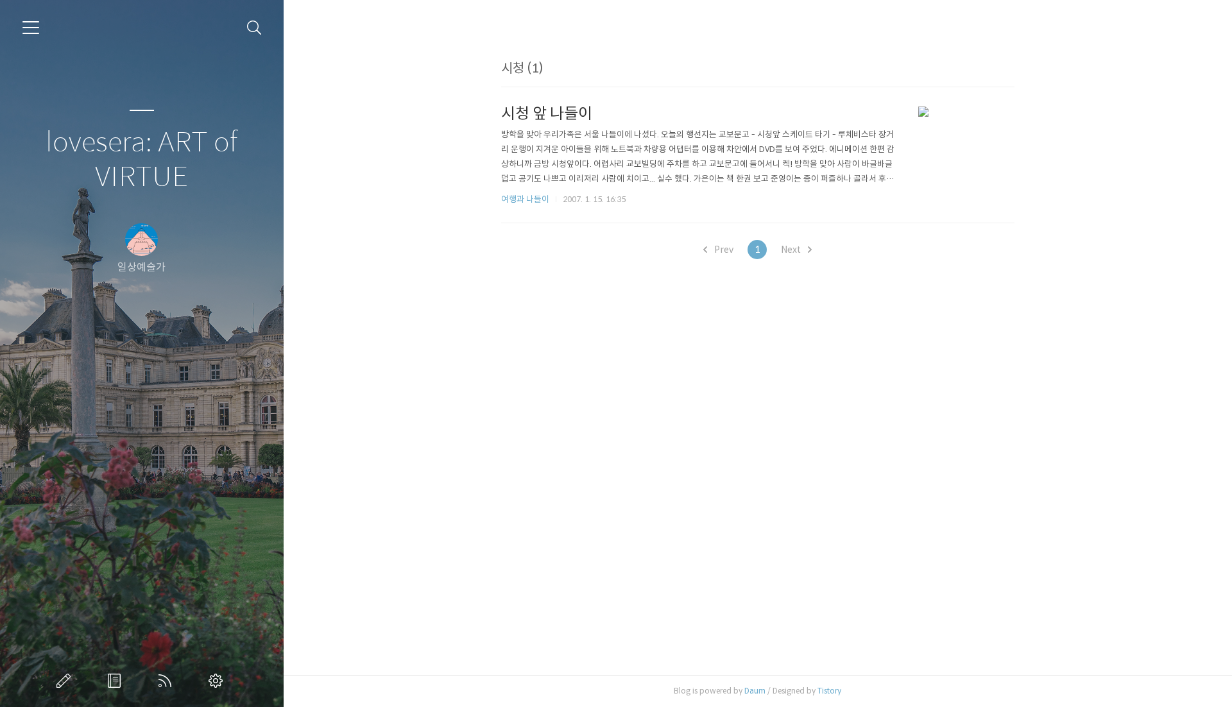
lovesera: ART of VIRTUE (141, 160)
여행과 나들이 (525, 199)
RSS (167, 681)
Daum (755, 690)
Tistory (829, 690)
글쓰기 (66, 681)
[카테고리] (30, 27)
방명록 (116, 681)
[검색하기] (254, 28)
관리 (218, 681)
